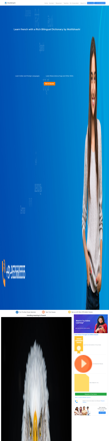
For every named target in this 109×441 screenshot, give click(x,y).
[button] (51, 3)
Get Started (102, 412)
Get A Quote (49, 84)
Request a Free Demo (91, 394)
